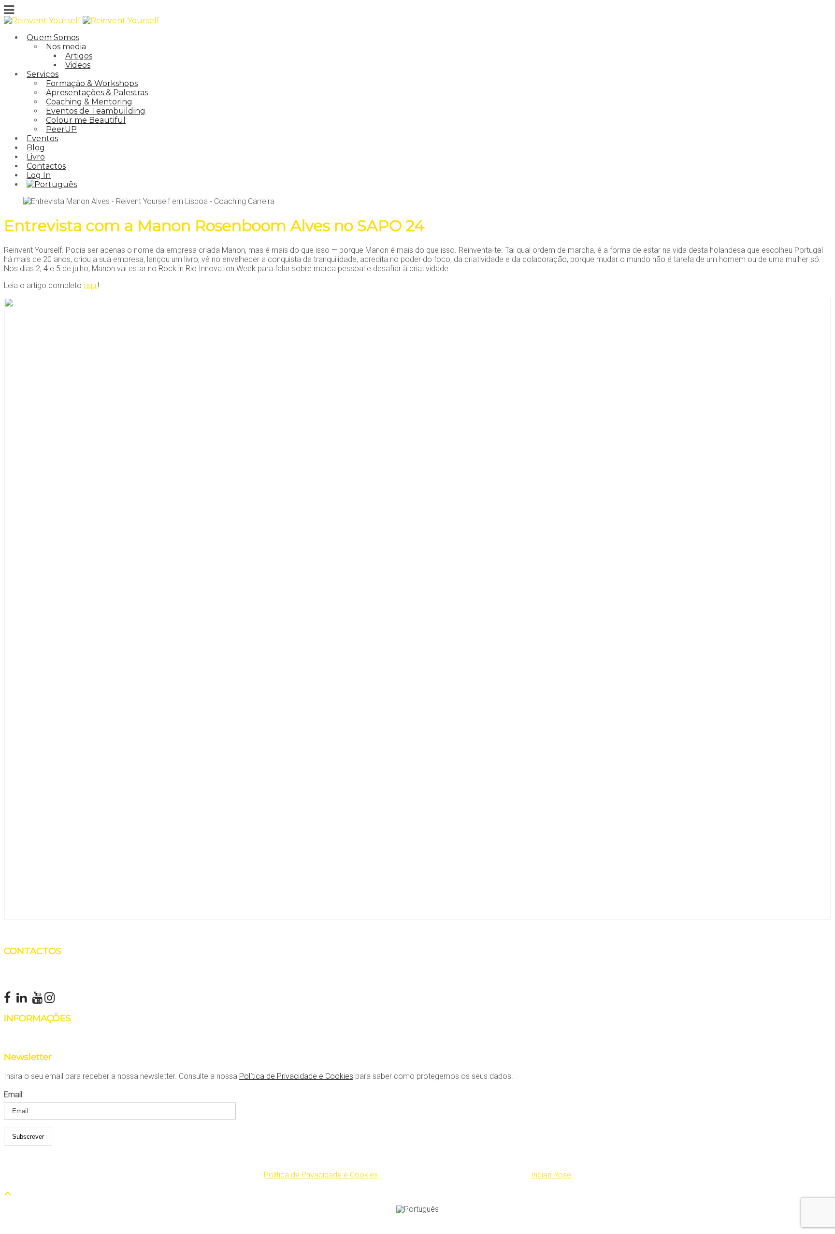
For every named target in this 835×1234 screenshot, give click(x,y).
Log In (39, 175)
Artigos (78, 55)
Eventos (42, 138)
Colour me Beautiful (86, 120)
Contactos (46, 166)
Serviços (42, 74)
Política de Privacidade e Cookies (296, 1076)
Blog (36, 147)
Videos (77, 65)
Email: (14, 1094)
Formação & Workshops (92, 83)
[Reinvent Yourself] (43, 20)
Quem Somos (53, 37)
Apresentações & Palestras (97, 92)
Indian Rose (551, 1174)
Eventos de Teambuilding (95, 111)
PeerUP (61, 129)
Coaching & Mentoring (89, 101)
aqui (91, 285)
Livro (36, 156)
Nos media (66, 46)
